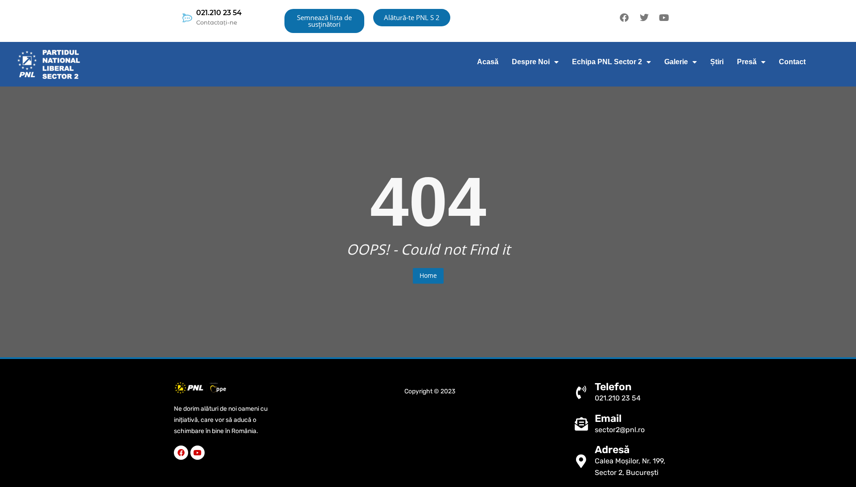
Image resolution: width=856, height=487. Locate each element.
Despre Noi (531, 62)
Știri (717, 62)
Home (428, 275)
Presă (747, 62)
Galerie (676, 62)
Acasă (487, 62)
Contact (792, 62)
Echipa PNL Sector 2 (607, 62)
